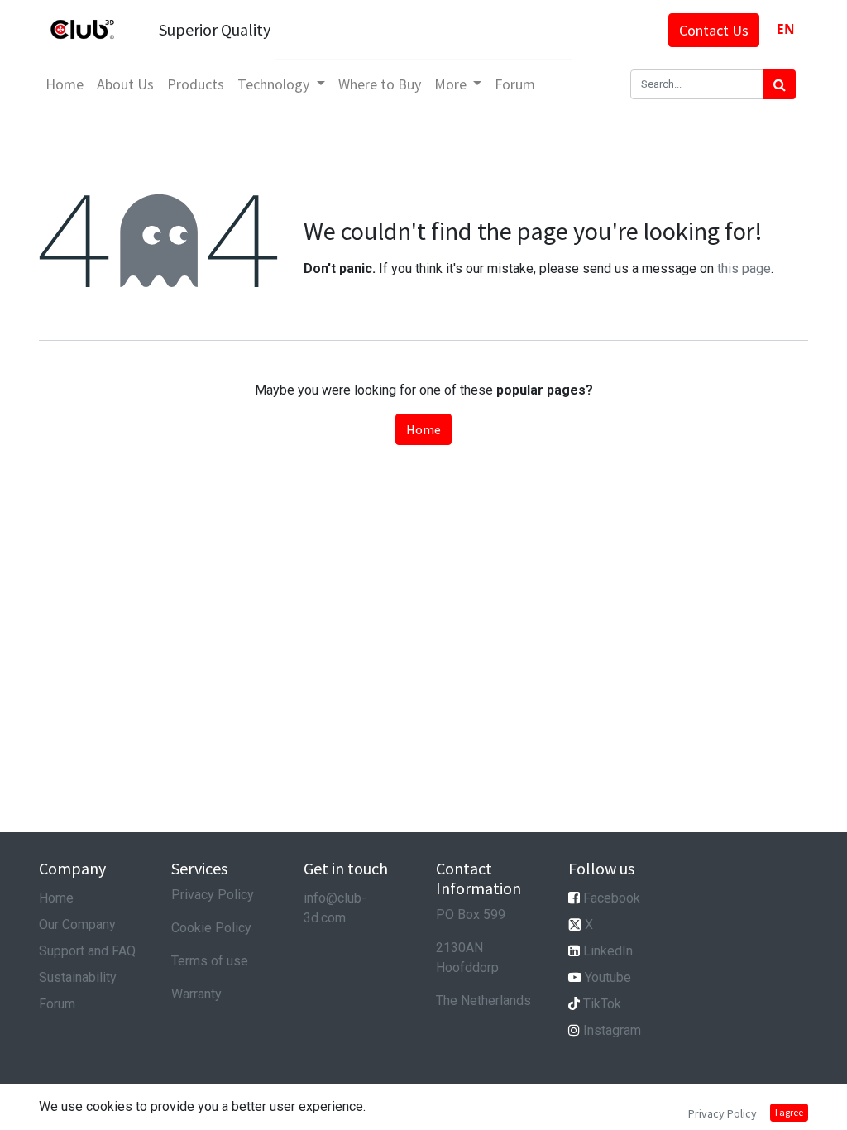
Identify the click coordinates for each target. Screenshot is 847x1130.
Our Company (77, 924)
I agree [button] (789, 1112)
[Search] (779, 84)
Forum (57, 1004)
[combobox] (785, 29)
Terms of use (209, 961)
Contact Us (714, 30)
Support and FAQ (87, 951)
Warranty (196, 994)
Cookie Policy (211, 928)
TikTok (602, 1004)
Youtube (608, 977)
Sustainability (78, 977)
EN (786, 29)
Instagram (612, 1030)
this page (744, 268)
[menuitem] (64, 84)
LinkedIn (608, 951)
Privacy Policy (212, 895)
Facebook (611, 898)
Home (423, 429)
